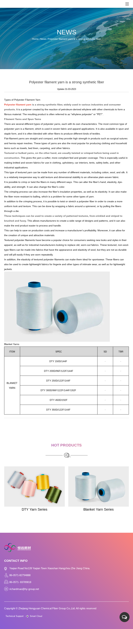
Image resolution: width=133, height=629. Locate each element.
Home (35, 39)
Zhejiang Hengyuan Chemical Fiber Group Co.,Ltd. (46, 608)
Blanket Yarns (11, 344)
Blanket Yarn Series (98, 509)
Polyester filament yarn (17, 104)
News (43, 39)
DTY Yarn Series (34, 509)
